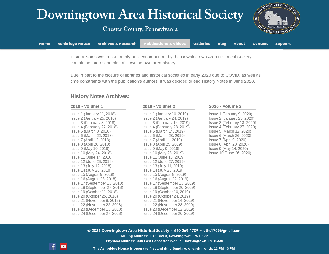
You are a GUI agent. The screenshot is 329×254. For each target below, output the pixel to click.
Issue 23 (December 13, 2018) (96, 209)
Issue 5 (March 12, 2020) (230, 131)
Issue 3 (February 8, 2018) (93, 123)
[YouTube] (63, 246)
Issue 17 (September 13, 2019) (169, 183)
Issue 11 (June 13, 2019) (163, 157)
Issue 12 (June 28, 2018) (92, 162)
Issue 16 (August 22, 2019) (165, 179)
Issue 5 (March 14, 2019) (164, 131)
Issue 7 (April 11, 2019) (162, 140)
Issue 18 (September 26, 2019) (169, 188)
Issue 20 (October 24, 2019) (166, 196)
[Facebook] (52, 246)
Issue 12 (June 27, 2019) (164, 162)
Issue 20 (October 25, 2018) (94, 196)
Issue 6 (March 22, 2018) (92, 136)
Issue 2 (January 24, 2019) (165, 118)
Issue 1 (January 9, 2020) (230, 114)
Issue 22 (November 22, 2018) (96, 205)
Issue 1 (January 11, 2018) (94, 114)
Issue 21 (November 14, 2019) (168, 200)
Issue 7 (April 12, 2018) (90, 140)
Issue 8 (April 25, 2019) (162, 144)
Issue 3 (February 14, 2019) (166, 123)
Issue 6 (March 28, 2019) (164, 136)
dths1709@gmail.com (222, 230)
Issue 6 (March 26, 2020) (230, 136)
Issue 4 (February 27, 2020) (232, 127)
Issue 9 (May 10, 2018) (90, 149)
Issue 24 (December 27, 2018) (96, 213)
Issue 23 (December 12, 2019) (168, 209)
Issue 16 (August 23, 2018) (93, 179)
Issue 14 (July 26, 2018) (91, 170)
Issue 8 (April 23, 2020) (229, 144)
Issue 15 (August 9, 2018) (92, 175)
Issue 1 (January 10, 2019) (165, 114)
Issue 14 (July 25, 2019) (163, 170)
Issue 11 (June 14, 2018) (91, 157)
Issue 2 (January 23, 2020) (231, 118)
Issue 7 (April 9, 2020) (227, 140)
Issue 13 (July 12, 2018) (91, 166)
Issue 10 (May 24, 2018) (91, 153)
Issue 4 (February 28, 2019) (166, 127)
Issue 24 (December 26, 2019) (168, 213)
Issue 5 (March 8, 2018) (91, 131)
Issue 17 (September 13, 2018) (97, 183)
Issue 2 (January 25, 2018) (93, 118)
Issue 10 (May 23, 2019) (163, 153)
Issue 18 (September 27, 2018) (97, 188)
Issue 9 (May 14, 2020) (228, 149)
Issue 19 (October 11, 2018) (94, 192)
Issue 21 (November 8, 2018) (95, 200)
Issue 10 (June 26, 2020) (230, 153)
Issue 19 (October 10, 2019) (166, 192)
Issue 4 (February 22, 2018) (94, 127)
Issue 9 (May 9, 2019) (161, 149)
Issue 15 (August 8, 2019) (164, 175)
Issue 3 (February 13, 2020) (232, 123)
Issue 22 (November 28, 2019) (168, 205)
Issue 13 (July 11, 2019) (163, 166)
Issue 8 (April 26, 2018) (90, 144)
